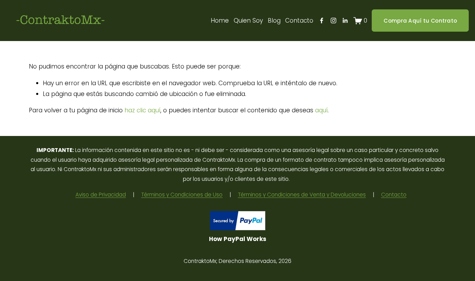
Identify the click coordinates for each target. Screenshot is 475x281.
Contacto (299, 20)
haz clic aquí (142, 110)
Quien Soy (248, 20)
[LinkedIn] (344, 20)
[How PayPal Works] (237, 228)
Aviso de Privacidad (100, 194)
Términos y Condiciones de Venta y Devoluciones (302, 194)
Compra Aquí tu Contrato (420, 20)
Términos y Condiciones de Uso (182, 194)
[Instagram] (333, 20)
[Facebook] (321, 20)
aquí (321, 110)
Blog (274, 20)
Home (220, 20)
